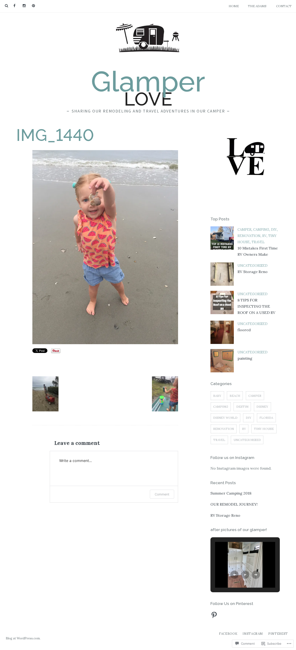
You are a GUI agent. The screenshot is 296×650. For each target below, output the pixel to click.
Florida (266, 418)
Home (234, 6)
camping (261, 230)
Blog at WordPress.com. (23, 638)
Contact (284, 6)
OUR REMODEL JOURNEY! (234, 504)
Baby (217, 396)
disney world (225, 418)
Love (148, 88)
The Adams (257, 6)
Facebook (228, 634)
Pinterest (278, 634)
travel (258, 242)
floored (244, 330)
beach (235, 396)
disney (262, 407)
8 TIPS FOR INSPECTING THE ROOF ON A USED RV (256, 306)
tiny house (264, 429)
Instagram (253, 634)
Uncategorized (252, 266)
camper (244, 230)
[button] (45, 393)
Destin (242, 407)
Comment (162, 494)
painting (244, 358)
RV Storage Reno (252, 271)
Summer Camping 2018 (230, 493)
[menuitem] (14, 6)
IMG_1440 (55, 135)
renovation (248, 236)
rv (264, 236)
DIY (274, 230)
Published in (65, 513)
